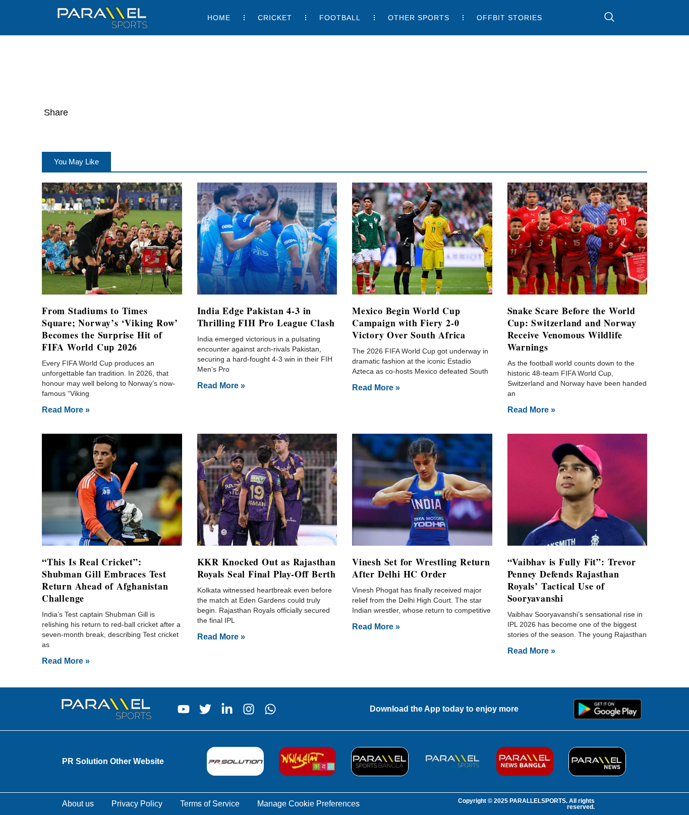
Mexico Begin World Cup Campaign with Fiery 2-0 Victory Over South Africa (409, 322)
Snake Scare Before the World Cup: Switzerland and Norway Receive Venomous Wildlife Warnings (572, 329)
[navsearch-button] (604, 18)
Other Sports (418, 18)
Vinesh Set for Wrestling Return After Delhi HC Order (421, 567)
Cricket (275, 18)
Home (219, 18)
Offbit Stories (509, 18)
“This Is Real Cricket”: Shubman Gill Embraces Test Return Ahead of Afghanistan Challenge (105, 580)
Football (340, 18)
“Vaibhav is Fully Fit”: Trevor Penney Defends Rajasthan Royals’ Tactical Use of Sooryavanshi (571, 580)
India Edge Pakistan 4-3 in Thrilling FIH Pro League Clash (266, 316)
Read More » (66, 409)
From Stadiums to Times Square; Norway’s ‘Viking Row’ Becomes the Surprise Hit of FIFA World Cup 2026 (110, 329)
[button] (76, 161)
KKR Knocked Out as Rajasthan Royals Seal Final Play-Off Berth (266, 567)
